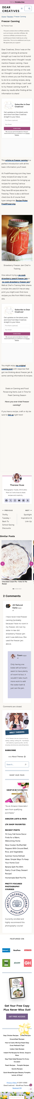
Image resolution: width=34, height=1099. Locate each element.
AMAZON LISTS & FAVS (16, 819)
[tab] (13, 588)
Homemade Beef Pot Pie (15, 878)
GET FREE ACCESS (17, 1016)
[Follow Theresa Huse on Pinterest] (23, 500)
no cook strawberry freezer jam (16, 282)
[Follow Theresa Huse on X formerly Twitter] (11, 500)
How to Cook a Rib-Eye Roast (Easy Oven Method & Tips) (17, 1044)
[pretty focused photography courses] (17, 903)
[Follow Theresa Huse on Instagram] (15, 500)
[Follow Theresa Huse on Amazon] (28, 500)
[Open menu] (22, 8)
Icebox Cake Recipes (17, 1049)
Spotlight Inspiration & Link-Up (26, 516)
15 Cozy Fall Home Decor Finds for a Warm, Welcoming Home (15, 837)
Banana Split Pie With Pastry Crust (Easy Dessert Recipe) (16, 870)
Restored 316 (17, 1088)
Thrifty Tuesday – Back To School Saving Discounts (8, 519)
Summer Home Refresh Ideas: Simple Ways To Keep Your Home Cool (17, 859)
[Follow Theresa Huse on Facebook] (6, 500)
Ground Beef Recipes (17, 1039)
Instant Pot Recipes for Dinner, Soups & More (17, 1054)
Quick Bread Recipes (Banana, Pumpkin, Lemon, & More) (17, 1074)
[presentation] (17, 560)
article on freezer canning (16, 160)
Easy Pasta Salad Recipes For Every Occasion (17, 1060)
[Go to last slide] (2, 564)
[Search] (25, 764)
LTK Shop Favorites (15, 824)
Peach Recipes (10, 1065)
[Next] (31, 564)
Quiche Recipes (17, 1069)
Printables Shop (19, 2)
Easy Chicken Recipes (10, 1035)
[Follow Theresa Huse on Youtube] (19, 500)
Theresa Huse (8, 26)
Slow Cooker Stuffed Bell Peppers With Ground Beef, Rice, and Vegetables (16, 848)
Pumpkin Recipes (23, 1065)
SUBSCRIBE (10, 750)
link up (11, 415)
